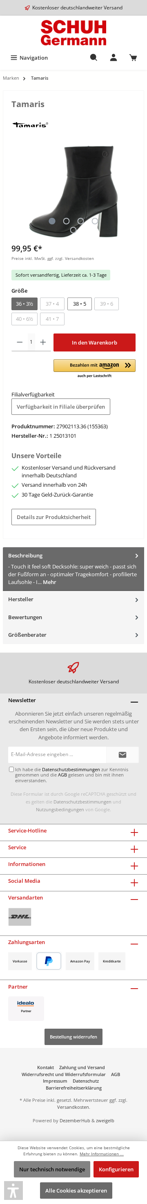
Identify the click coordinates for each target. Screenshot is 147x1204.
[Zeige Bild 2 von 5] (66, 221)
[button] (94, 369)
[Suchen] (94, 57)
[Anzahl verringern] (19, 342)
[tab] (73, 569)
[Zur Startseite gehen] (73, 32)
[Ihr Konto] (113, 57)
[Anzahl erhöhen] (43, 342)
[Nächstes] (129, 191)
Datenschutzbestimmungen (82, 802)
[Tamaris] (30, 124)
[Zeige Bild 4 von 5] (94, 221)
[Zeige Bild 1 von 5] (52, 221)
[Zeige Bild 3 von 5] (80, 221)
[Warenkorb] (133, 57)
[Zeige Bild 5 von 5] (73, 230)
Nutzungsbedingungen (60, 809)
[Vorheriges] (17, 191)
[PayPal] (49, 961)
